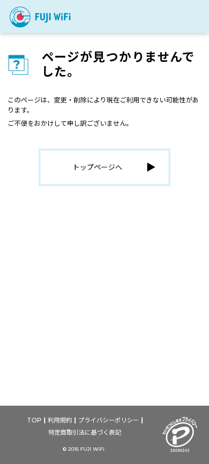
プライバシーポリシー (108, 420)
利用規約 (60, 420)
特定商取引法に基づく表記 (84, 432)
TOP (34, 420)
